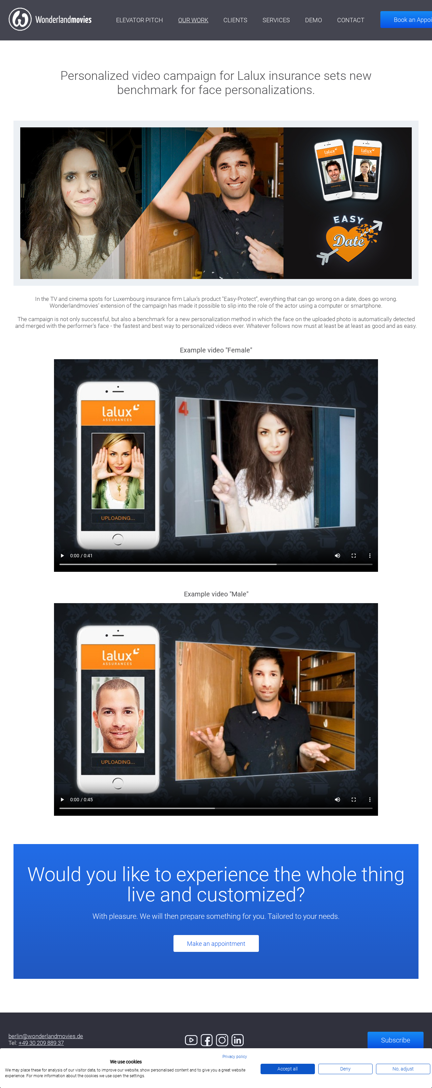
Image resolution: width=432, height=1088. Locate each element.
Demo (313, 20)
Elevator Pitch (139, 20)
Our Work (193, 20)
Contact (350, 20)
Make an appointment (216, 943)
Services (276, 20)
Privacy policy (234, 1056)
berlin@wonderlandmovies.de (45, 1036)
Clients (235, 20)
